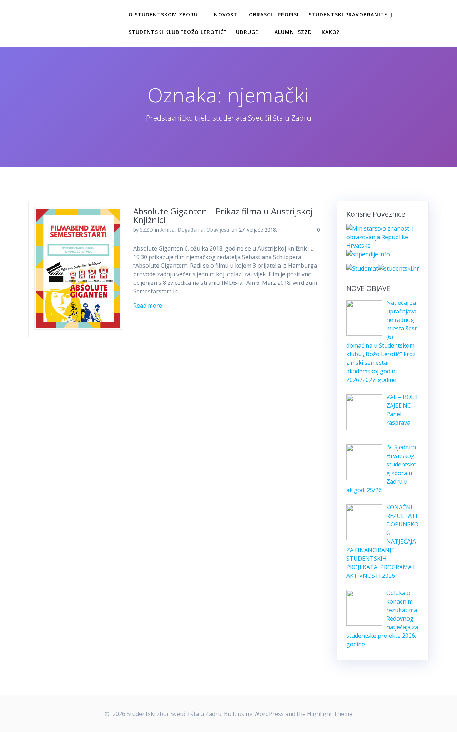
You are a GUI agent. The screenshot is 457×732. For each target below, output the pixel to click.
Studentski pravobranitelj (350, 14)
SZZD (146, 229)
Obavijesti (217, 229)
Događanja (190, 229)
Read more (147, 305)
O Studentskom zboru (163, 14)
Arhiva (167, 229)
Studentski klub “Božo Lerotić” (177, 32)
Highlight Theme (329, 714)
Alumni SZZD (293, 32)
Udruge (247, 32)
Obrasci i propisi (274, 14)
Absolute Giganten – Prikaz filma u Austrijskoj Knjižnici (223, 215)
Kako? (331, 32)
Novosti (226, 14)
